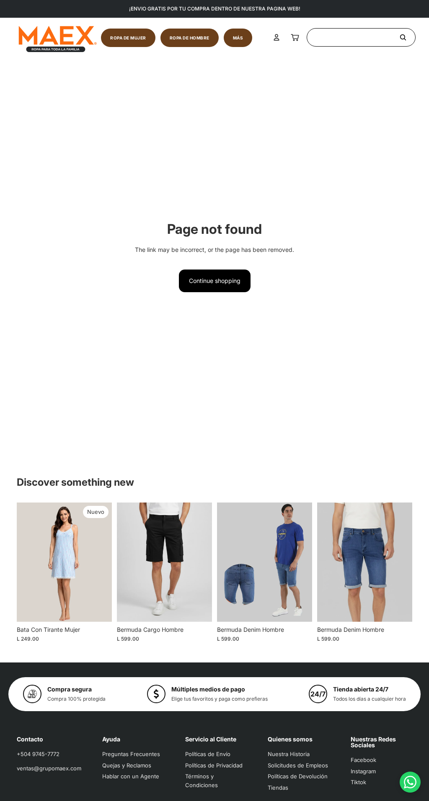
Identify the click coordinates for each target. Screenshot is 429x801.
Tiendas (278, 787)
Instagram (363, 771)
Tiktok (358, 782)
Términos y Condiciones (201, 780)
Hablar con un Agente (130, 776)
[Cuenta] (276, 37)
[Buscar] (361, 37)
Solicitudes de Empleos (298, 765)
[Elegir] (98, 608)
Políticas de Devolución (298, 776)
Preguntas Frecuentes (131, 754)
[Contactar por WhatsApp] (410, 782)
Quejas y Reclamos (126, 765)
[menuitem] (238, 38)
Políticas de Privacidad (214, 765)
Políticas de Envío (207, 754)
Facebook (363, 759)
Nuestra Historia (289, 754)
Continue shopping (214, 280)
